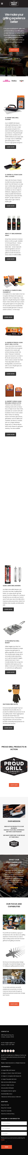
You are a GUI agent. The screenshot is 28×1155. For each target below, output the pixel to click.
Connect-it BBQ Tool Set (7, 1085)
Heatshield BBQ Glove (6, 1094)
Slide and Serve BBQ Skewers (8, 1082)
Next (26, 767)
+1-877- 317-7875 (9, 1044)
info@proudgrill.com (9, 1042)
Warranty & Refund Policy (7, 1114)
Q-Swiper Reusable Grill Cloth (9, 1079)
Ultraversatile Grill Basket (7, 1088)
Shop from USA (5, 1105)
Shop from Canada (6, 1108)
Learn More (11, 147)
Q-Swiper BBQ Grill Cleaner (8, 1070)
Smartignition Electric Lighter (8, 1091)
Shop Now (14, 50)
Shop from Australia (6, 1111)
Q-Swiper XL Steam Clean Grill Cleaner (11, 1073)
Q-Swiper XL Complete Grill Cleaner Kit (11, 1076)
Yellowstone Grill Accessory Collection (11, 1097)
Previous (1, 767)
